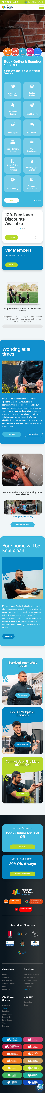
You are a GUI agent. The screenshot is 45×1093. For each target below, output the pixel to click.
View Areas (22, 695)
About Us (5, 978)
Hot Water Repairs (30, 980)
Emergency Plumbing (31, 975)
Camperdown (7, 1014)
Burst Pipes (28, 986)
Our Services (33, 434)
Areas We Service (8, 983)
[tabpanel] (22, 126)
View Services (22, 744)
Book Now (11, 237)
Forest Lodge (7, 1020)
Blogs (4, 986)
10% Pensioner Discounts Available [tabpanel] (19, 219)
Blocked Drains (29, 978)
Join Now (11, 265)
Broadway (6, 1011)
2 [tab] (22, 228)
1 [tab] (20, 228)
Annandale (6, 1005)
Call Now (12, 434)
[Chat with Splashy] (40, 1087)
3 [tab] (24, 228)
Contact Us (22, 794)
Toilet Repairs (29, 983)
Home (4, 975)
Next (11, 200)
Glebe (4, 1023)
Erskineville (6, 1017)
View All (27, 989)
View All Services (22, 525)
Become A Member (22, 874)
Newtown (5, 1026)
